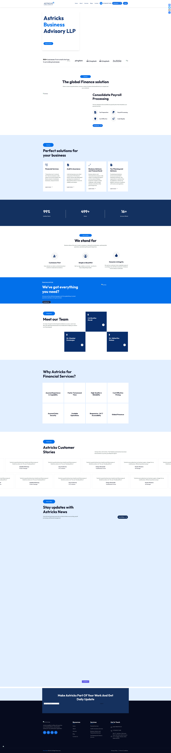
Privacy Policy (114, 750)
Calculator (116, 3)
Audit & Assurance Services (96, 728)
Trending (101, 558)
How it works (86, 235)
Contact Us (96, 125)
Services (86, 3)
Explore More (48, 43)
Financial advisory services (55, 670)
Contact (96, 3)
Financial (86, 576)
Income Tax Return (97, 523)
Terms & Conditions (123, 750)
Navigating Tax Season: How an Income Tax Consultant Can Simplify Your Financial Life (76, 583)
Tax (105, 523)
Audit (96, 558)
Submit (101, 703)
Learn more (48, 187)
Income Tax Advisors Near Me (55, 635)
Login (125, 3)
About (81, 3)
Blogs (91, 3)
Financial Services (94, 726)
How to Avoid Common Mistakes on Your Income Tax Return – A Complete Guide (73, 548)
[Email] (169, 10)
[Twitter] (169, 7)
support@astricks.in (117, 726)
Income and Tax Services (85, 523)
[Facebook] (169, 5)
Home (76, 3)
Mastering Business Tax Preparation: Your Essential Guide (66, 618)
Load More (85, 681)
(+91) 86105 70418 (107, 3)
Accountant (75, 558)
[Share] (169, 12)
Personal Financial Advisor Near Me (58, 653)
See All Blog (121, 517)
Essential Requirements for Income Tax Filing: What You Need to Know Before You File (76, 530)
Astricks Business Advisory (70, 523)
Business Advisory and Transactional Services (95, 732)
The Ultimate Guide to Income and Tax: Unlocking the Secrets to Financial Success (74, 600)
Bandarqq (47, 35)
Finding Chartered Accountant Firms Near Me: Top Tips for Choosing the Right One (75, 565)
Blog (74, 734)
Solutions (85, 76)
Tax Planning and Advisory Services (96, 736)
